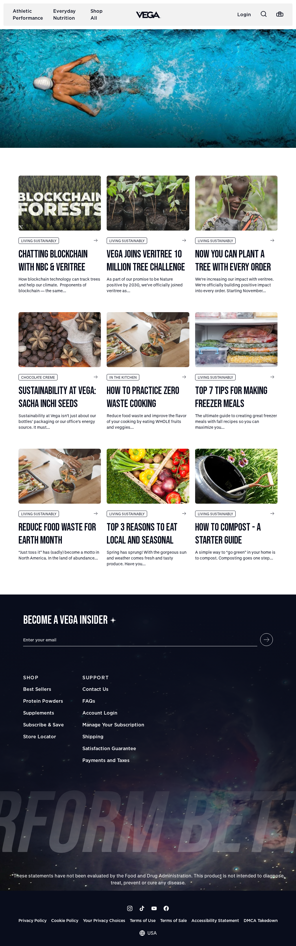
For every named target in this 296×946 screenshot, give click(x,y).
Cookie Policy (64, 920)
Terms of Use (143, 920)
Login (244, 14)
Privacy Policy (32, 920)
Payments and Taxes (106, 760)
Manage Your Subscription (113, 724)
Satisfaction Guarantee (109, 748)
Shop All (96, 14)
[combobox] (148, 933)
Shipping (92, 736)
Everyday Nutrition (64, 14)
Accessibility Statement (215, 920)
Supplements (38, 712)
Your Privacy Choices (104, 920)
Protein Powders (43, 701)
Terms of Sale (173, 920)
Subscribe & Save (43, 724)
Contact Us (95, 689)
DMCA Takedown (261, 920)
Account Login (99, 712)
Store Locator (39, 736)
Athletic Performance (28, 14)
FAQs (88, 701)
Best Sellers (37, 689)
